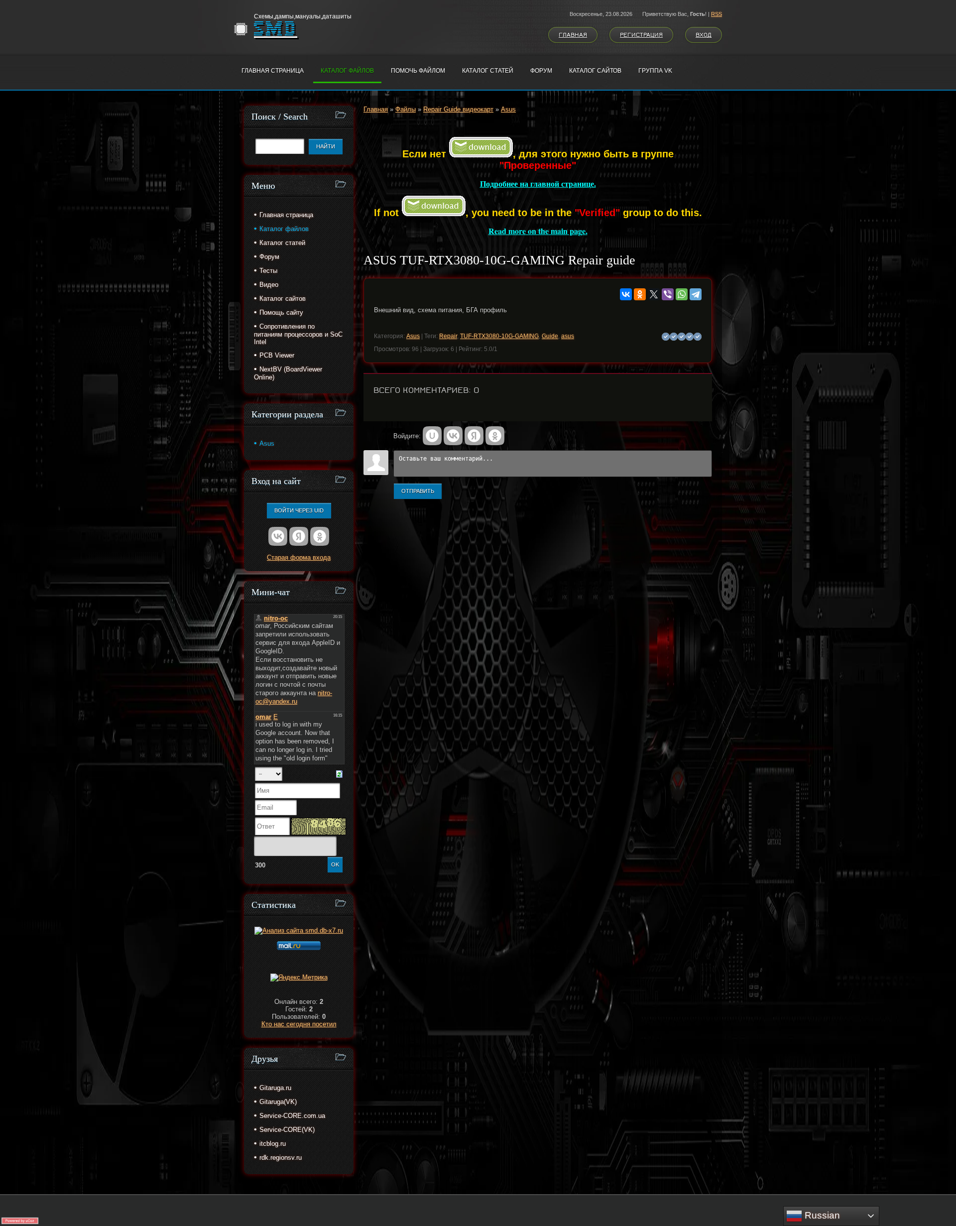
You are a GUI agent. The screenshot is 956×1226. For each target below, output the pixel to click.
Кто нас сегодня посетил (299, 1024)
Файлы (405, 109)
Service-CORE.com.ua (292, 1115)
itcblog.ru (272, 1143)
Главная (573, 34)
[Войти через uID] (432, 435)
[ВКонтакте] (626, 294)
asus (567, 336)
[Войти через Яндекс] (474, 435)
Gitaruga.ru (275, 1088)
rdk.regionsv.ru (280, 1157)
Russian (821, 1215)
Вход (704, 34)
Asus (508, 109)
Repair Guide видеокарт (458, 109)
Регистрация (641, 34)
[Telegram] (696, 294)
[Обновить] (339, 773)
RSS (716, 14)
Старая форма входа (299, 557)
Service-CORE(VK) (287, 1129)
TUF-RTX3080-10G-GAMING (499, 336)
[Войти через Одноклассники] (494, 435)
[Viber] (668, 294)
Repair (448, 336)
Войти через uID (299, 510)
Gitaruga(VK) (278, 1101)
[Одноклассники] (640, 294)
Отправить (417, 491)
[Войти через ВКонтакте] (453, 435)
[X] (654, 294)
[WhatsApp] (682, 294)
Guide (550, 336)
